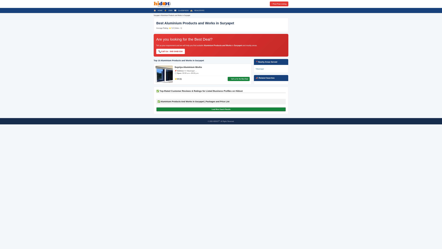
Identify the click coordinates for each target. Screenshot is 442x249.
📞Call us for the (238, 79)
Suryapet (157, 15)
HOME (160, 10)
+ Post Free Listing (279, 4)
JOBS (170, 10)
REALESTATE (199, 10)
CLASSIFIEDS (183, 10)
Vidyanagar (260, 69)
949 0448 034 (176, 51)
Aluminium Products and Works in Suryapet (175, 15)
